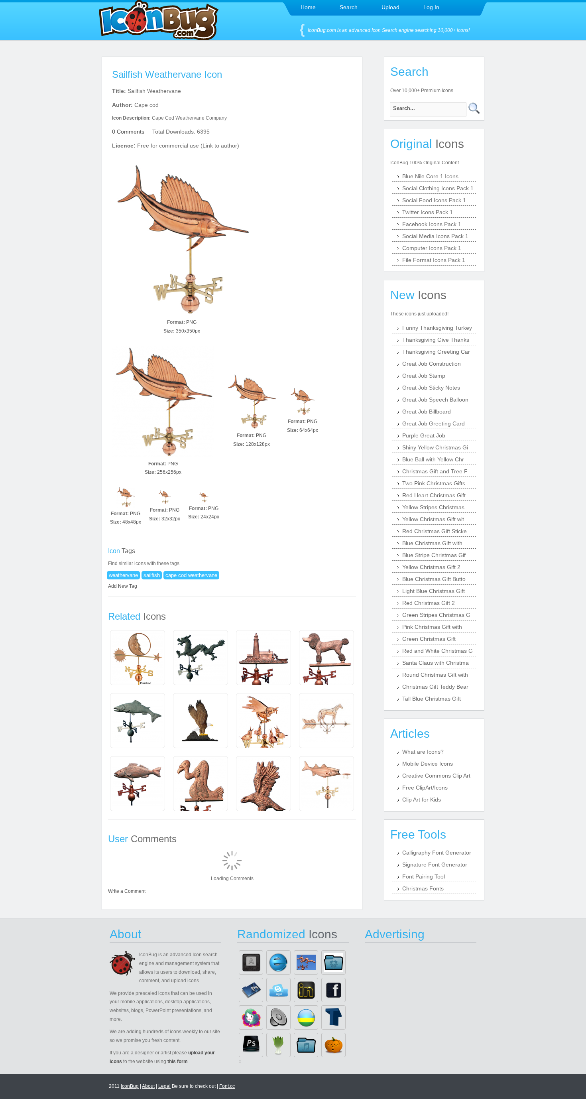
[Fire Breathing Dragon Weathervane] (306, 962)
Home (308, 7)
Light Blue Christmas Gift (433, 591)
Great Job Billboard (426, 411)
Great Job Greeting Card (433, 423)
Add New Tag (122, 586)
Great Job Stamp (423, 375)
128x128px (258, 444)
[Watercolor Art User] (251, 1017)
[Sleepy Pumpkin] (333, 1045)
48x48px (131, 522)
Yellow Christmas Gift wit (433, 519)
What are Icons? (423, 751)
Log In (431, 7)
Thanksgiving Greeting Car (436, 352)
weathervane (123, 575)
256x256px (169, 472)
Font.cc (227, 1086)
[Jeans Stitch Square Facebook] (333, 990)
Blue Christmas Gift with (432, 543)
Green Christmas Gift (429, 639)
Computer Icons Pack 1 (431, 248)
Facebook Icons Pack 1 (431, 224)
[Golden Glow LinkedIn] (306, 990)
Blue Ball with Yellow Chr (433, 459)
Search (349, 7)
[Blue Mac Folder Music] (306, 1045)
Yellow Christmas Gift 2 (431, 567)
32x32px (170, 519)
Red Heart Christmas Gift (434, 495)
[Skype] (278, 990)
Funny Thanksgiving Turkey (437, 328)
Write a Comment (127, 891)
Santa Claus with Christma (435, 663)
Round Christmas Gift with (435, 675)
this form (177, 1061)
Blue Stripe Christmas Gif (434, 555)
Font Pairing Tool (423, 876)
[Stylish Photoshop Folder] (251, 990)
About (148, 1086)
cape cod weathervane (191, 575)
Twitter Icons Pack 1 (427, 212)
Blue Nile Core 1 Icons (430, 176)
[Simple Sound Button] (278, 1017)
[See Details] (137, 658)
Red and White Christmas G (437, 651)
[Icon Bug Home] (158, 38)
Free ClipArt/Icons (425, 787)
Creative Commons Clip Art (436, 775)
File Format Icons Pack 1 (433, 260)
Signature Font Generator (434, 864)
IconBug (130, 1086)
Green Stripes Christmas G (436, 615)
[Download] (182, 239)
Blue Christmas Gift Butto (434, 579)
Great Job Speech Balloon (435, 399)
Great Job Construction (431, 363)
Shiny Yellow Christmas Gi (435, 447)
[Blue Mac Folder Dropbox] (333, 962)
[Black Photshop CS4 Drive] (251, 1045)
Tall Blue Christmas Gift (431, 698)
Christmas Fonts (423, 888)
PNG (191, 322)
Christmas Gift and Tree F (435, 471)
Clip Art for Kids (421, 799)
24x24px (210, 517)
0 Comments (128, 131)
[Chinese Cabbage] (278, 1045)
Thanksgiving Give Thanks (435, 340)
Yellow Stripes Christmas (433, 507)
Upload (390, 7)
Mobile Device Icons (427, 763)
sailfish (152, 575)
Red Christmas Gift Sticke (434, 531)
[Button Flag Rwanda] (306, 1017)
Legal (164, 1086)
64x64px (308, 430)
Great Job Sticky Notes (431, 387)
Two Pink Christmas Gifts (433, 483)
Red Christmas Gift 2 (428, 603)
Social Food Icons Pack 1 (434, 200)
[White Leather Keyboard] (251, 962)
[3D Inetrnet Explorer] (278, 962)
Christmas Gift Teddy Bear (435, 686)
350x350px (188, 331)
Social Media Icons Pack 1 (435, 236)
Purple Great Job (423, 435)
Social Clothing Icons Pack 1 (438, 188)
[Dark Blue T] (333, 1017)
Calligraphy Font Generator (436, 852)
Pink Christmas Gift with (432, 627)
